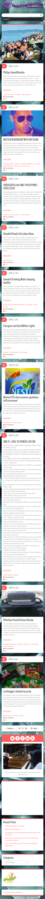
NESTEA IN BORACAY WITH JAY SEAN (20, 139)
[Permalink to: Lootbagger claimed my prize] (22, 683)
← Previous (9, 728)
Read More (7, 90)
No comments (9, 97)
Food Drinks (7, 304)
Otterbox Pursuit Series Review (18, 620)
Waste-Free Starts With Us (13, 829)
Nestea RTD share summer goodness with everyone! (21, 399)
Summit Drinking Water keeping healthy (19, 281)
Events (18, 164)
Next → (37, 728)
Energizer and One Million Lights (19, 326)
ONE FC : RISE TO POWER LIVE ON (19, 441)
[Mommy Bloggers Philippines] (10, 878)
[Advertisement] (22, 798)
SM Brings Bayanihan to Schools (14, 826)
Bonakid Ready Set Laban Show (18, 234)
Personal (26, 644)
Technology (24, 352)
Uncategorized (8, 260)
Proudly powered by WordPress (12, 892)
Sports (16, 166)
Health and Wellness (27, 164)
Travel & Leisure (25, 166)
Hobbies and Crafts (10, 644)
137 (19, 728)
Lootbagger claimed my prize (17, 691)
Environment (15, 215)
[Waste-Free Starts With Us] (22, 42)
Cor (6, 99)
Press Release (26, 94)
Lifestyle (18, 94)
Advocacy (7, 215)
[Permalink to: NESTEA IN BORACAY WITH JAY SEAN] (22, 131)
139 (26, 728)
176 (32, 728)
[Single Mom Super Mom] (22, 5)
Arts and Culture (9, 94)
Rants (22, 715)
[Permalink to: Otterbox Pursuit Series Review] (22, 611)
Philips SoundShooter (14, 72)
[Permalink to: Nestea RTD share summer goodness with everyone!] (22, 389)
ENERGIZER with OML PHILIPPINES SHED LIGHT (20, 187)
